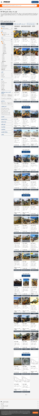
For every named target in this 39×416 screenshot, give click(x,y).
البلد (2, 79)
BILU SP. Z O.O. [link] (26, 189)
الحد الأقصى (9, 94)
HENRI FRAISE (34, 295)
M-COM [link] (34, 313)
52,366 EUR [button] (16, 231)
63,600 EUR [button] (33, 187)
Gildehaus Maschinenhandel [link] (26, 128)
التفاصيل (2, 116)
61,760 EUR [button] (25, 187)
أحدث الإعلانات (3, 106)
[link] (18, 34)
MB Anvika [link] (26, 171)
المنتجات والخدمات (4, 405)
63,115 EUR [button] (33, 231)
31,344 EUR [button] (33, 268)
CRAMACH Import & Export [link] (18, 128)
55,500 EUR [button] (25, 249)
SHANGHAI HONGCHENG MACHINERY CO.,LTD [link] (21, 46)
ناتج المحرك (3, 126)
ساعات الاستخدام (4, 119)
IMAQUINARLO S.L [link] (34, 101)
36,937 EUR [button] (25, 231)
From (2, 102)
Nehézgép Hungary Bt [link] (17, 146)
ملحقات (2, 134)
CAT (5, 9)
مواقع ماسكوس (5, 401)
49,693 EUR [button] (25, 390)
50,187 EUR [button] (25, 347)
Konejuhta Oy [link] (34, 46)
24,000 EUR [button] (33, 249)
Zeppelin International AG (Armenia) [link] (27, 295)
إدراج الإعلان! (35, 2)
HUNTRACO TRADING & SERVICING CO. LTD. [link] (20, 215)
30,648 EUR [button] (33, 62)
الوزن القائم (3, 124)
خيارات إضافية (3, 121)
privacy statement (5, 414)
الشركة (2, 403)
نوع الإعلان (3, 26)
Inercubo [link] (26, 215)
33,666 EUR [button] (25, 268)
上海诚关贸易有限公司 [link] (34, 171)
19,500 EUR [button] (33, 126)
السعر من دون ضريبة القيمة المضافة (6, 93)
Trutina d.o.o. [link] (26, 251)
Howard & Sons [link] (17, 82)
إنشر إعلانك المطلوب (26, 107)
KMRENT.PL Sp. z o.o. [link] (26, 270)
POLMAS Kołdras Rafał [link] (26, 64)
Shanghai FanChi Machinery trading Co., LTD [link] (29, 46)
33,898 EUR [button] (25, 62)
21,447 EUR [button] (25, 44)
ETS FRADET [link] (34, 128)
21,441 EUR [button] (33, 213)
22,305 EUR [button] (25, 80)
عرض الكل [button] (4, 53)
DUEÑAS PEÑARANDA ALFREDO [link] (19, 251)
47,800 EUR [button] (33, 80)
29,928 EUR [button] (33, 311)
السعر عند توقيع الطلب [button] (17, 99)
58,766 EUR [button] (33, 347)
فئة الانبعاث (3, 129)
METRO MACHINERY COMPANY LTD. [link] (27, 391)
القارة (2, 72)
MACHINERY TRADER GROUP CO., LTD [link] (19, 64)
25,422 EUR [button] (33, 329)
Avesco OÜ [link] (34, 82)
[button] (7, 24)
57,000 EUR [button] (25, 170)
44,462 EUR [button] (16, 372)
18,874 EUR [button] (33, 170)
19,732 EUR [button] (16, 62)
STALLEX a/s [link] (18, 295)
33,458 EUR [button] (16, 347)
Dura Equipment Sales (17, 313)
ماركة (2, 37)
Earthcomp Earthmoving (34, 331)
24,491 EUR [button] (16, 80)
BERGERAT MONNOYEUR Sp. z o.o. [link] (19, 101)
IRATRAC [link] (26, 349)
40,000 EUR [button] (33, 44)
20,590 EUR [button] (16, 44)
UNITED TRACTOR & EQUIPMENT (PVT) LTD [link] (20, 349)
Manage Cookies (25, 413)
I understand (35, 412)
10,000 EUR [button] (16, 249)
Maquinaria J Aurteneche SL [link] (26, 146)
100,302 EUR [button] (16, 187)
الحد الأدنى (3, 94)
